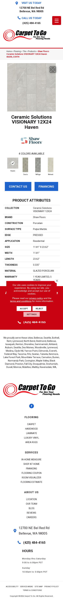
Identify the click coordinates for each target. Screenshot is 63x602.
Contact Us (18, 186)
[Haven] (12, 163)
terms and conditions (21, 301)
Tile (24, 51)
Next (58, 164)
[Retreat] (50, 165)
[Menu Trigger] (56, 20)
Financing (46, 186)
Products (32, 51)
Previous (4, 164)
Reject (39, 308)
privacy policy (36, 298)
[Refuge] (38, 165)
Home (9, 51)
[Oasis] (25, 165)
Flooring (17, 51)
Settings (32, 314)
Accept (24, 308)
